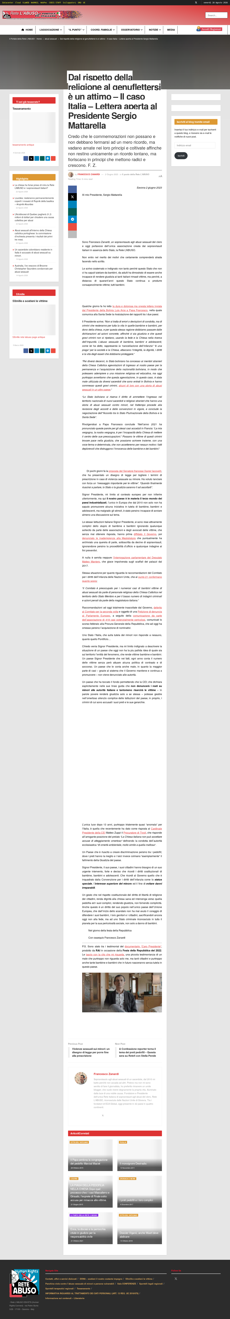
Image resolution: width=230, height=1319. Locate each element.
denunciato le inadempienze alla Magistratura (109, 538)
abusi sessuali (51, 38)
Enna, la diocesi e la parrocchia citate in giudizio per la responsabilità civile (87, 1232)
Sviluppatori (69, 3)
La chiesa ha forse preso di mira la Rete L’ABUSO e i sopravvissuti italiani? (34, 186)
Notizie (153, 29)
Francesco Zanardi (89, 174)
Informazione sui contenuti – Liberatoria (64, 1298)
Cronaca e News (127, 1179)
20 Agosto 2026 (21, 243)
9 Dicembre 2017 (126, 1204)
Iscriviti (181, 155)
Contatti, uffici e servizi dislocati (61, 1278)
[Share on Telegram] (72, 219)
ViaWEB (26, 3)
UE (84, 3)
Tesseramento (22, 109)
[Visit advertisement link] (146, 15)
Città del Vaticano (79, 1142)
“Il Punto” (75, 29)
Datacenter (7, 3)
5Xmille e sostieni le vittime (30, 301)
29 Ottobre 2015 (76, 1168)
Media (171, 29)
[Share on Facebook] (72, 189)
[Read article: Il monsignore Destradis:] (139, 1155)
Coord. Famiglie (101, 29)
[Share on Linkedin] (72, 204)
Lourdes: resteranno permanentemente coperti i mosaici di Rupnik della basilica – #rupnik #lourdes (34, 201)
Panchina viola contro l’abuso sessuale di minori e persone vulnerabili (79, 1283)
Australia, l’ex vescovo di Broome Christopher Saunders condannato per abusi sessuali (34, 268)
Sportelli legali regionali (151, 1283)
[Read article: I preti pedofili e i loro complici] (139, 1192)
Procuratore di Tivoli (134, 832)
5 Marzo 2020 (18, 345)
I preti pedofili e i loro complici (136, 1200)
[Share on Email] (72, 227)
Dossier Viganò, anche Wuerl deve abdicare (139, 1234)
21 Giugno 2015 (76, 1204)
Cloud (18, 3)
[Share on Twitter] (72, 197)
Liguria (74, 1179)
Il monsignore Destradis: (133, 1163)
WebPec (44, 3)
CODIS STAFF (55, 3)
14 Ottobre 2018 (126, 1240)
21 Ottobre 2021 (76, 1240)
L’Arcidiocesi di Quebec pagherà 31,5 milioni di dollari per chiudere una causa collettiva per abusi (34, 217)
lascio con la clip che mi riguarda (105, 954)
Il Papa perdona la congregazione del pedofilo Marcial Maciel (88, 1161)
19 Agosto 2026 (21, 259)
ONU (79, 3)
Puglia (123, 1142)
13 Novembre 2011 (127, 1168)
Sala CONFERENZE (126, 1283)
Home (29, 29)
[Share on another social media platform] (72, 234)
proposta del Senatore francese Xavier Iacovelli (135, 471)
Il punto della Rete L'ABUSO (135, 174)
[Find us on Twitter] (196, 2)
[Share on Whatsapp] (72, 212)
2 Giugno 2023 (111, 174)
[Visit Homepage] (43, 15)
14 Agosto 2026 (21, 275)
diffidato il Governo (145, 534)
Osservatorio (130, 29)
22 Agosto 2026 (21, 191)
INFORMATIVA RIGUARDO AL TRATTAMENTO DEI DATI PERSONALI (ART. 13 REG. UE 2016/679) (91, 1293)
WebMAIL (35, 3)
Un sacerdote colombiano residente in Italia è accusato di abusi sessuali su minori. (33, 252)
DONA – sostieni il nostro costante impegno (101, 1278)
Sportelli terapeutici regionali (59, 1288)
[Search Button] (225, 15)
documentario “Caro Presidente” (143, 946)
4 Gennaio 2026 (19, 152)
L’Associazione (49, 29)
